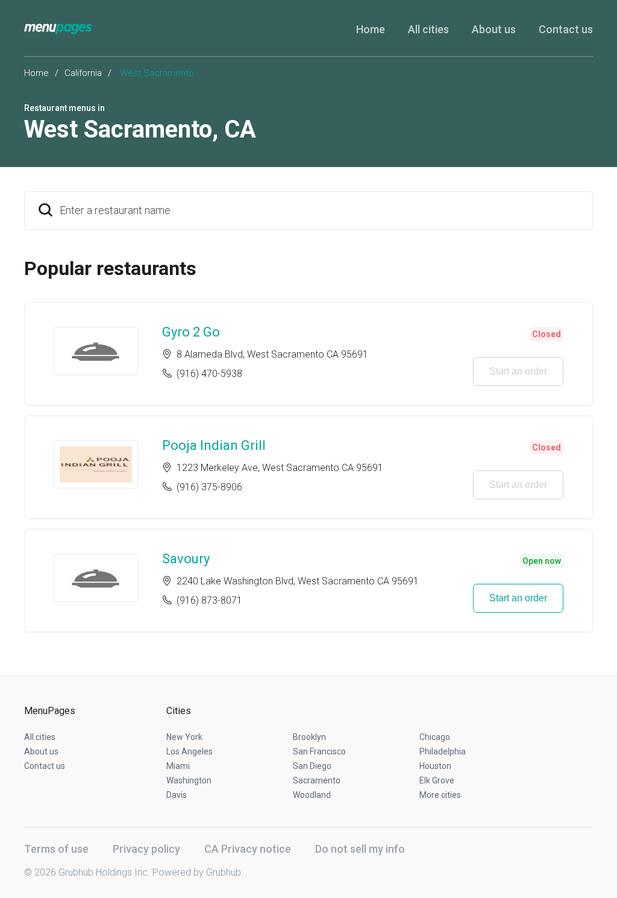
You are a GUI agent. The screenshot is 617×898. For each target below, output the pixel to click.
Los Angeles (189, 751)
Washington (188, 780)
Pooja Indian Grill (214, 445)
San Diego (312, 766)
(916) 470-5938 (209, 373)
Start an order (518, 371)
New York (184, 737)
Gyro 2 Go (191, 332)
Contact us (566, 29)
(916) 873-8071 (209, 600)
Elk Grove (436, 780)
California (83, 73)
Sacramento (316, 780)
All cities (428, 29)
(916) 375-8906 (209, 487)
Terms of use (56, 849)
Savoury (186, 558)
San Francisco (319, 751)
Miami (178, 766)
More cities (440, 795)
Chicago (434, 737)
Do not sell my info (360, 849)
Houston (435, 766)
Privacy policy (146, 849)
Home (370, 29)
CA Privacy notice (247, 849)
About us (494, 29)
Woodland (312, 795)
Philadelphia (442, 751)
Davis (176, 795)
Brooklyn (309, 737)
